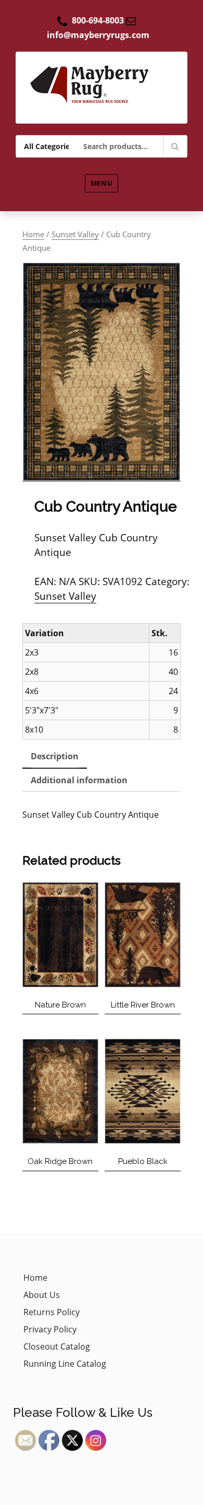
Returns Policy (51, 1312)
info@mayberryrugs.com (98, 35)
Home (33, 234)
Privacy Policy (50, 1329)
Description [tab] (55, 756)
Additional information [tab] (79, 780)
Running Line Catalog (64, 1363)
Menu (101, 183)
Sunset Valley (75, 234)
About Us (41, 1295)
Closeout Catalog (56, 1346)
